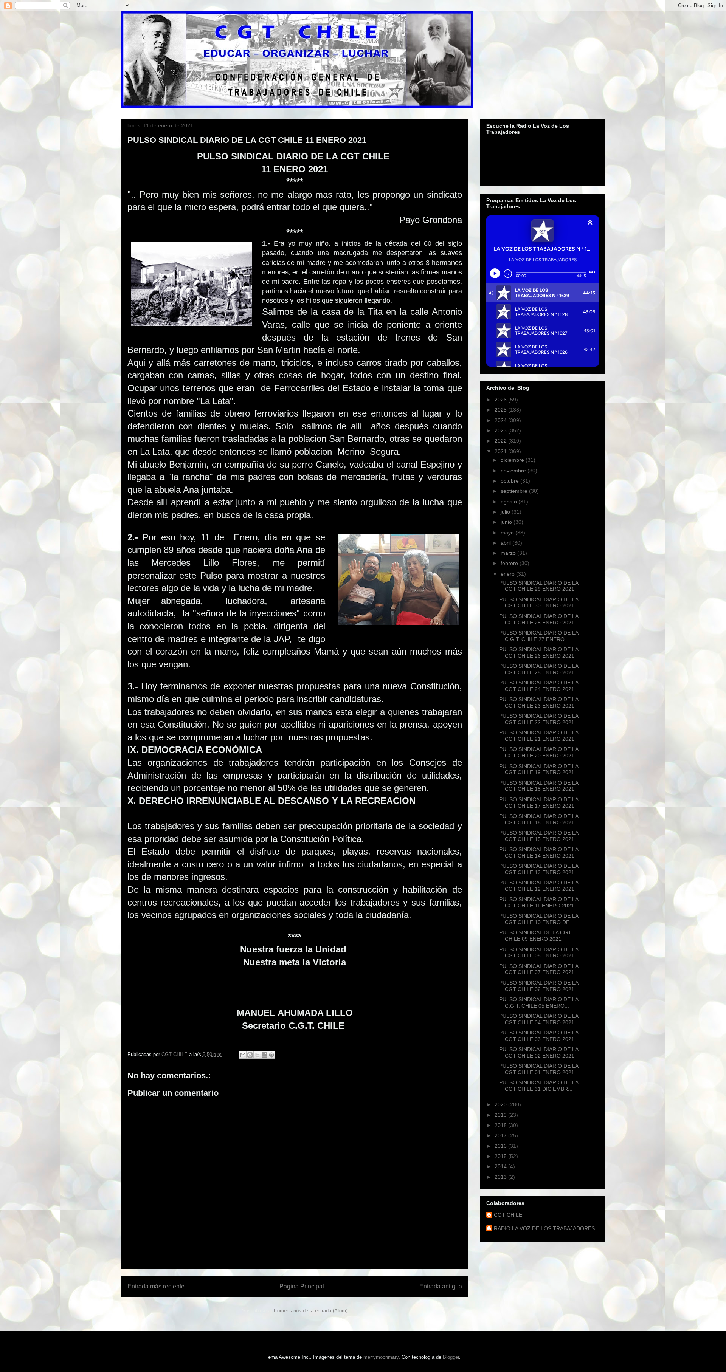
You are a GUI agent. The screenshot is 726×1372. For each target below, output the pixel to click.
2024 (501, 420)
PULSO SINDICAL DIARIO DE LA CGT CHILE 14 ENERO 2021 (538, 852)
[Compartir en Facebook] (264, 1055)
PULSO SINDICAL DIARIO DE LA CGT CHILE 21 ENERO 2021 (538, 735)
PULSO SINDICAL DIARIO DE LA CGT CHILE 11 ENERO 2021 (538, 902)
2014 (501, 1166)
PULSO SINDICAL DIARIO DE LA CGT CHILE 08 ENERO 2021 (538, 952)
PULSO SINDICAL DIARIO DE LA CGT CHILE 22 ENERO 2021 (538, 719)
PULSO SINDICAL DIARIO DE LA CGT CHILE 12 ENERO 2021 (538, 886)
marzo (509, 553)
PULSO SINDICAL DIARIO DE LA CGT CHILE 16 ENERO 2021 (538, 819)
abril (506, 543)
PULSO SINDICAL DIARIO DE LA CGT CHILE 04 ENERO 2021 (538, 1019)
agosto (509, 502)
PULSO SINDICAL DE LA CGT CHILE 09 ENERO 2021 (535, 935)
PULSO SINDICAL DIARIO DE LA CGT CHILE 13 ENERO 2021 (538, 869)
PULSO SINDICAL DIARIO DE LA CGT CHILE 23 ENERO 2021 (538, 702)
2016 (501, 1146)
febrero (510, 563)
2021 (501, 451)
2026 (501, 399)
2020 (501, 1104)
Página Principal (301, 1286)
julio (506, 512)
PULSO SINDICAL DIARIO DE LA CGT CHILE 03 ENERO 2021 (538, 1036)
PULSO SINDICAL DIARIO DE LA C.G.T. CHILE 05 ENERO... (538, 1002)
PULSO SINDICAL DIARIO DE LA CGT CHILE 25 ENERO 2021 (538, 669)
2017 (501, 1135)
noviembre (514, 471)
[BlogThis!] (250, 1055)
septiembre (515, 491)
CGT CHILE (508, 1215)
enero (508, 574)
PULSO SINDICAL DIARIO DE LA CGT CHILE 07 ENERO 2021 (538, 969)
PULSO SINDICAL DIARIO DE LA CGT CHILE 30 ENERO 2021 (538, 602)
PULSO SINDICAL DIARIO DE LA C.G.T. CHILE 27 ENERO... (538, 636)
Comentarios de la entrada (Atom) (310, 1310)
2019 (501, 1115)
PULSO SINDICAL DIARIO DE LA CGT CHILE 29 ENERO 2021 (538, 586)
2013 (501, 1177)
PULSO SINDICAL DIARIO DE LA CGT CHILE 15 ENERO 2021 (538, 836)
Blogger (451, 1357)
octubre (510, 481)
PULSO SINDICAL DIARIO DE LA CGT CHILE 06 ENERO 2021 (538, 986)
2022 (501, 441)
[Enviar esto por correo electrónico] (243, 1055)
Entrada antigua (440, 1286)
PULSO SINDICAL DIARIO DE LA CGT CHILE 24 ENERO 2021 (538, 686)
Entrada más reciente (156, 1286)
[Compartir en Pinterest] (271, 1055)
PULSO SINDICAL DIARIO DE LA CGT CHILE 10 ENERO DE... (538, 919)
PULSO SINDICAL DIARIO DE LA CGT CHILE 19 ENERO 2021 (538, 769)
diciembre (513, 460)
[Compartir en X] (257, 1055)
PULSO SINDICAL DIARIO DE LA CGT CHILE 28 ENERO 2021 (538, 619)
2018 (501, 1125)
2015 (501, 1156)
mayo (508, 533)
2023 (501, 430)
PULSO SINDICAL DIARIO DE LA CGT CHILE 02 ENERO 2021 (538, 1052)
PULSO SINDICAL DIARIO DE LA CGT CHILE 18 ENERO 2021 (538, 786)
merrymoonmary (381, 1357)
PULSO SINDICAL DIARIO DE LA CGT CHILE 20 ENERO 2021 (538, 752)
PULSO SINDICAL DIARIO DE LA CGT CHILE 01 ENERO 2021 (538, 1069)
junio (507, 522)
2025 (501, 410)
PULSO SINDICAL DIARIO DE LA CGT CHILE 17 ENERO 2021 (538, 802)
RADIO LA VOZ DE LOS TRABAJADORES (544, 1228)
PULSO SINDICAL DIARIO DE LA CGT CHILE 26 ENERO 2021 (538, 652)
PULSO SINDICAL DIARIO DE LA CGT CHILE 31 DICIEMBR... (538, 1085)
